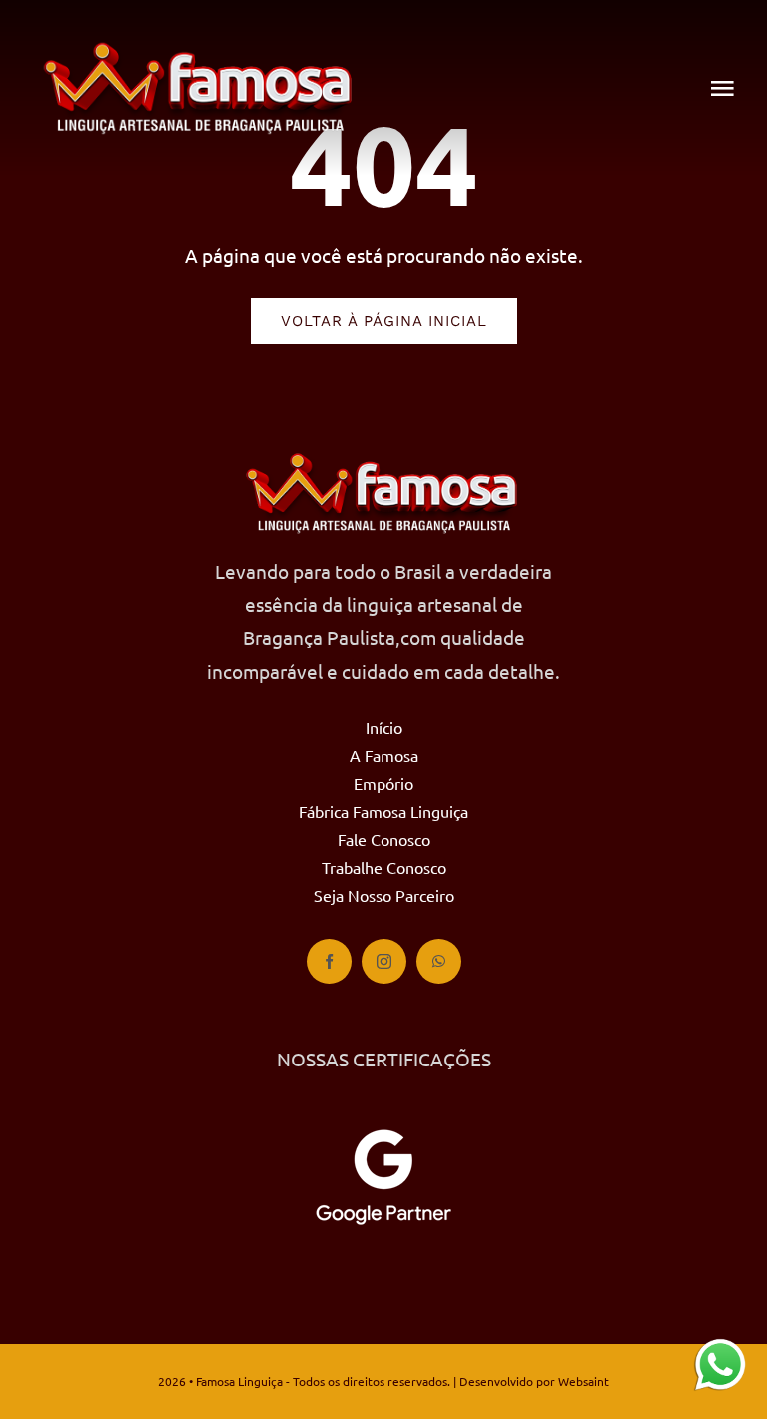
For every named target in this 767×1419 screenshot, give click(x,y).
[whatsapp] (438, 961)
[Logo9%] (200, 49)
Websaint (583, 1381)
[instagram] (384, 961)
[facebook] (329, 961)
